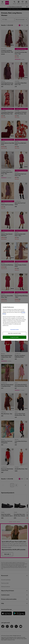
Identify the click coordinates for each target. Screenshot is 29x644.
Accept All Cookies (14, 337)
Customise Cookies (14, 329)
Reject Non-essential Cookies (14, 333)
